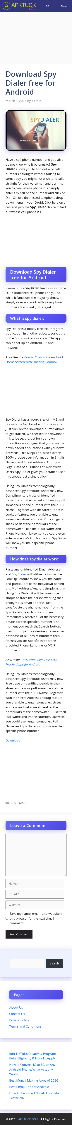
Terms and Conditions (25, 1026)
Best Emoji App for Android (29, 1087)
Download (13, 740)
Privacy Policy (19, 1020)
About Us (16, 1007)
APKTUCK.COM (28, 1119)
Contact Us (17, 1014)
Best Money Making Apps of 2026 (33, 1080)
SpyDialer (19, 574)
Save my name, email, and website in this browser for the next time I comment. (36, 918)
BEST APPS (18, 803)
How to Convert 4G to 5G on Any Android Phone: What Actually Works (32, 1069)
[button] (48, 6)
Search (54, 963)
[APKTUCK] (19, 6)
